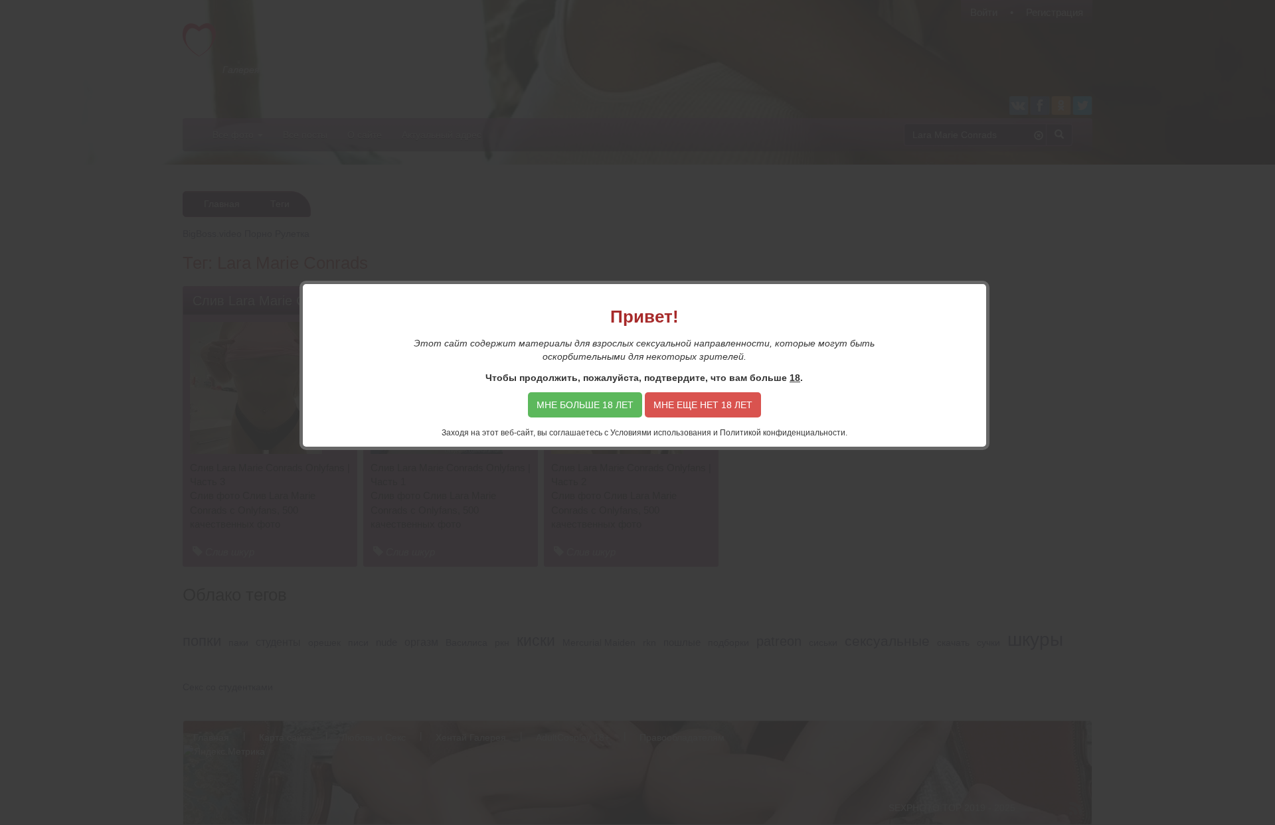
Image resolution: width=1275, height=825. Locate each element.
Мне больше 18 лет (585, 405)
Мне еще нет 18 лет (702, 405)
